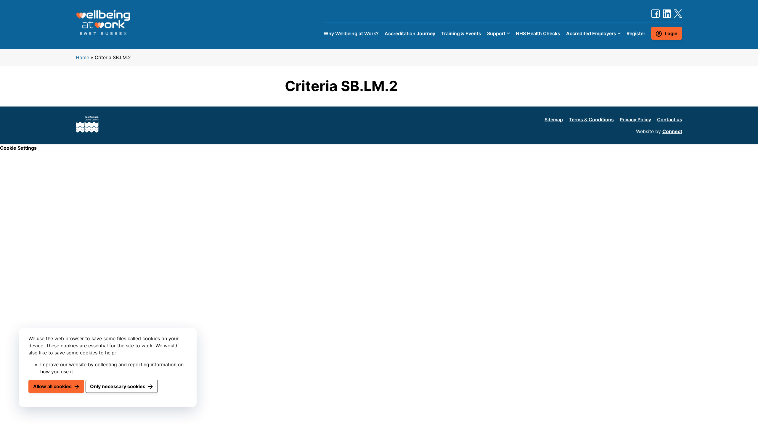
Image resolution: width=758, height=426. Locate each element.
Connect (672, 131)
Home (82, 57)
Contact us (669, 119)
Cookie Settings (18, 148)
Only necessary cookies (117, 386)
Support (496, 33)
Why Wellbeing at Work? (351, 33)
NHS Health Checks (538, 33)
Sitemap (554, 119)
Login (671, 33)
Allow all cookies (52, 386)
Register (636, 33)
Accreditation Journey (410, 33)
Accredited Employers (591, 33)
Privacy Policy (635, 119)
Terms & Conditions (591, 119)
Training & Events (461, 33)
